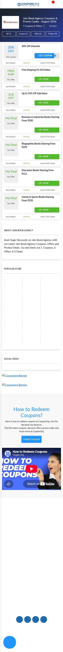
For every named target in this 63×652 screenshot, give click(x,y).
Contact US (31, 595)
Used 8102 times (47, 163)
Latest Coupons (31, 439)
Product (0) (52, 34)
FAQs (31, 590)
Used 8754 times (47, 137)
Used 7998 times (47, 190)
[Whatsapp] (9, 642)
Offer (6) (37, 34)
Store (31, 543)
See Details (10, 63)
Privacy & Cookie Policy (19, 643)
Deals (31, 566)
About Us (31, 526)
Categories (31, 548)
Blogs (31, 532)
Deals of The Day (31, 572)
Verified (26, 63)
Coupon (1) (23, 34)
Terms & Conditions (47, 643)
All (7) (8, 34)
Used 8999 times (47, 110)
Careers (31, 601)
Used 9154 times (47, 86)
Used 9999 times (47, 63)
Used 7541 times (47, 217)
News (31, 537)
